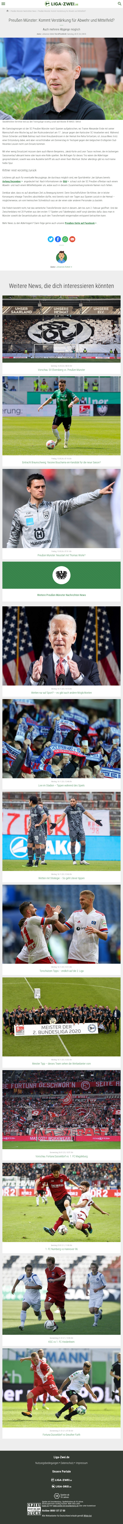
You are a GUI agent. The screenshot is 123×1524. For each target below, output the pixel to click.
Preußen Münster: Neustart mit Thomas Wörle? (62, 555)
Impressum (82, 1463)
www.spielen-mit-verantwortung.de (65, 1506)
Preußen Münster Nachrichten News (23, 11)
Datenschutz (67, 1463)
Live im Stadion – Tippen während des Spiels (61, 785)
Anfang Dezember (11, 181)
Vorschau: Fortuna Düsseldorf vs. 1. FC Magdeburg (62, 1156)
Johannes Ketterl (64, 267)
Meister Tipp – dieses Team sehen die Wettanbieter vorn (61, 1063)
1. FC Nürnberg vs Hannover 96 (61, 1249)
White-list (88, 1516)
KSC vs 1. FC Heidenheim (61, 1341)
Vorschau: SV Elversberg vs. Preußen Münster (61, 369)
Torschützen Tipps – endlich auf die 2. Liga (62, 970)
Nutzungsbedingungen (46, 1463)
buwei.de (45, 1506)
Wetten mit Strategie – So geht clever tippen (61, 878)
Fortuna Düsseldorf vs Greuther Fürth (61, 1434)
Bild (65, 181)
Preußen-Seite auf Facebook (80, 223)
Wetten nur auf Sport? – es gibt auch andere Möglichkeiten (61, 692)
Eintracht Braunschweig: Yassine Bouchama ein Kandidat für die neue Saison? (61, 462)
